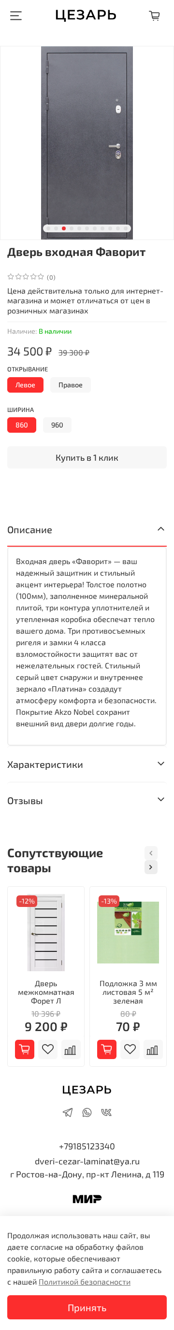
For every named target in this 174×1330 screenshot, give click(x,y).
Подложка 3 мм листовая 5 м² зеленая (128, 991)
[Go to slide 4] (71, 228)
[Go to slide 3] (64, 228)
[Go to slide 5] (79, 228)
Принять (87, 1307)
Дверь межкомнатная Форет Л (46, 991)
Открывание (27, 369)
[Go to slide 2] (56, 228)
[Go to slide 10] (118, 228)
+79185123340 (87, 1146)
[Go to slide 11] (126, 228)
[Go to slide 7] (95, 228)
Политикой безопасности (84, 1281)
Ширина (20, 409)
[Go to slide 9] (110, 228)
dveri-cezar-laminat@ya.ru (87, 1161)
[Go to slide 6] (87, 228)
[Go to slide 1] (48, 228)
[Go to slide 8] (102, 228)
